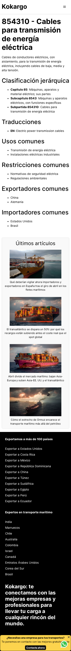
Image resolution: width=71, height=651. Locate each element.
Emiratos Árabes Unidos (22, 562)
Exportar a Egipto (17, 489)
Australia (11, 539)
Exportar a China (16, 472)
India (8, 522)
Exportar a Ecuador (18, 501)
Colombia (11, 545)
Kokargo (14, 6)
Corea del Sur (14, 568)
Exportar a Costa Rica (20, 454)
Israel (9, 551)
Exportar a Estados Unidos (23, 448)
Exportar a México (17, 460)
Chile (8, 533)
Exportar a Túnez (17, 478)
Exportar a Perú (16, 495)
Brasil (9, 574)
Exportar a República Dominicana (28, 466)
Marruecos (12, 527)
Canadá (10, 557)
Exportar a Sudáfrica (19, 483)
